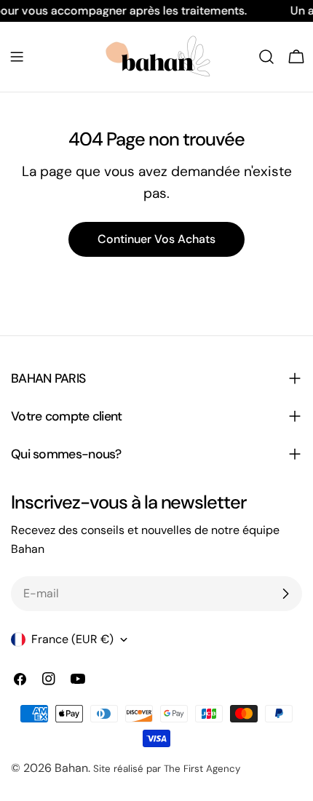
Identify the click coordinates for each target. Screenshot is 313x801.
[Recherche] (266, 56)
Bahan (71, 768)
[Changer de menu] (16, 56)
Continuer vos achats (156, 239)
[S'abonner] (285, 593)
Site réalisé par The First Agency (166, 768)
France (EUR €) (72, 639)
